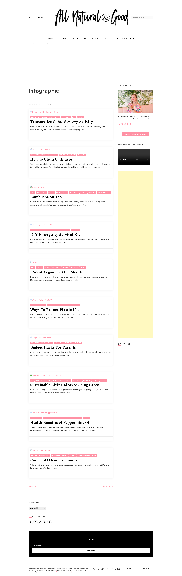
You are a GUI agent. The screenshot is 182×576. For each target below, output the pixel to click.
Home (58, 192)
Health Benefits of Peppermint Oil (60, 423)
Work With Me (124, 38)
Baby (63, 38)
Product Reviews (104, 192)
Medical (79, 418)
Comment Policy (99, 570)
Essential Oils (36, 418)
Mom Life (80, 117)
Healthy (51, 192)
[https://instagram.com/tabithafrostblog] (40, 522)
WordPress (59, 572)
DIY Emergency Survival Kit (55, 235)
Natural (95, 38)
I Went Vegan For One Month (56, 272)
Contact (94, 568)
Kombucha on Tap (46, 197)
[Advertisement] (91, 61)
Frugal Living (47, 117)
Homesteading (52, 155)
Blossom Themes (42, 572)
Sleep (94, 455)
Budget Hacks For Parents (53, 347)
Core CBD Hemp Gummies (53, 460)
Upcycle (77, 305)
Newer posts (108, 486)
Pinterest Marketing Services (135, 134)
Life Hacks (81, 155)
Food (33, 192)
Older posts (33, 486)
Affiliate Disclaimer (143, 568)
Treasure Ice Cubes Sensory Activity (61, 122)
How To (57, 117)
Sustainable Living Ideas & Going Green (64, 385)
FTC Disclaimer (127, 568)
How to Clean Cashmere (51, 159)
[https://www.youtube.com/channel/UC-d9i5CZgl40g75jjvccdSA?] (45, 522)
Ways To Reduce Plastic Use (54, 310)
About (51, 38)
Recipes (108, 38)
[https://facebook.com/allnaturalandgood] (35, 522)
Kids (73, 117)
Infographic (66, 117)
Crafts (33, 117)
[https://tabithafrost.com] (49, 522)
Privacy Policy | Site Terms (70, 572)
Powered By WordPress (116, 570)
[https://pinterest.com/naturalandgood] (31, 522)
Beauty (74, 38)
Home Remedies (48, 418)
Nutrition (92, 192)
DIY (84, 38)
